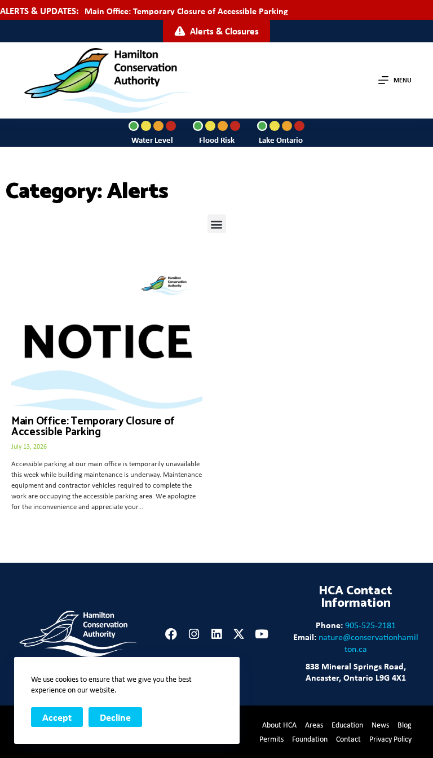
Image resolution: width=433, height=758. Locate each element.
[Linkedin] (216, 634)
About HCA (279, 725)
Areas (314, 725)
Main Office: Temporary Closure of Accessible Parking (186, 11)
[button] (216, 223)
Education (347, 725)
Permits (271, 739)
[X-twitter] (239, 634)
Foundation (310, 739)
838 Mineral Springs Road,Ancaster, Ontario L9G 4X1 (356, 671)
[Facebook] (171, 634)
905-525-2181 (370, 625)
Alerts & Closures (224, 30)
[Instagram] (194, 634)
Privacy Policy (390, 739)
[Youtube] (261, 634)
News (380, 725)
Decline (115, 717)
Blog (404, 725)
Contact (348, 739)
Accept (57, 717)
